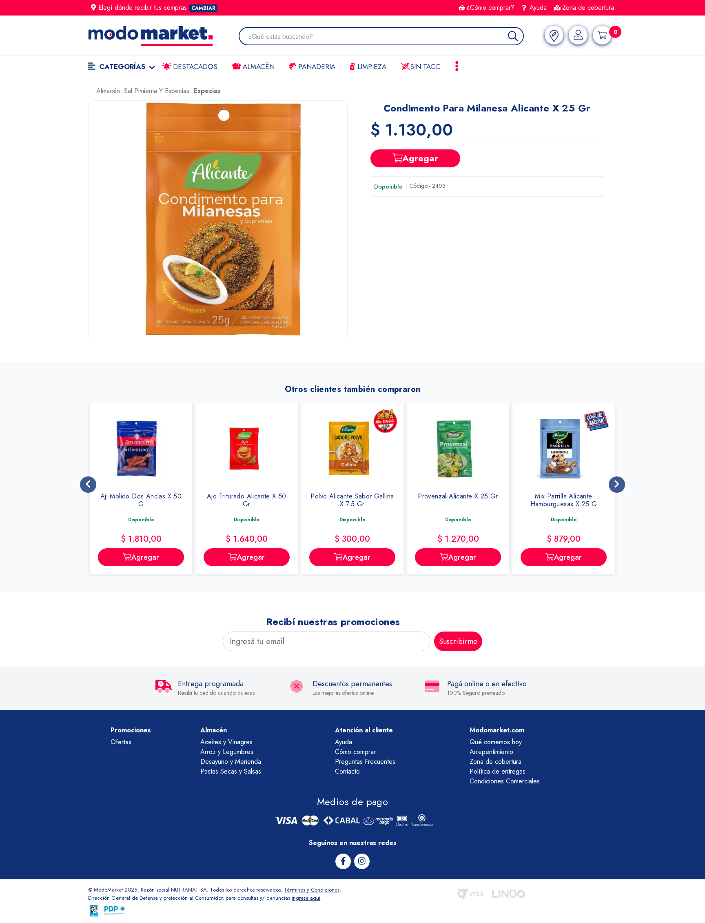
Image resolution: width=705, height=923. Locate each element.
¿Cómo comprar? (490, 7)
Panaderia (315, 66)
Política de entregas (497, 771)
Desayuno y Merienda (230, 761)
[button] (218, 220)
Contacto (347, 771)
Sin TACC (424, 66)
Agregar (420, 158)
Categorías (122, 66)
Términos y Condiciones (311, 890)
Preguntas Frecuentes (365, 761)
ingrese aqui (306, 898)
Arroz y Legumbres (226, 751)
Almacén (258, 66)
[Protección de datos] (114, 910)
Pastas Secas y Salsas (230, 771)
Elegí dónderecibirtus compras (156, 7)
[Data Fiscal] (94, 910)
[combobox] (385, 37)
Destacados (194, 66)
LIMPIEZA (370, 66)
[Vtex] (470, 894)
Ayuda (537, 7)
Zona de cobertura (588, 7)
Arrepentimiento (491, 751)
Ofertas (121, 742)
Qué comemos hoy (496, 742)
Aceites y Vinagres (226, 742)
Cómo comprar (355, 751)
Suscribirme (458, 641)
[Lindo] (508, 894)
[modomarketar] (90, 93)
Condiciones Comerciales (505, 781)
